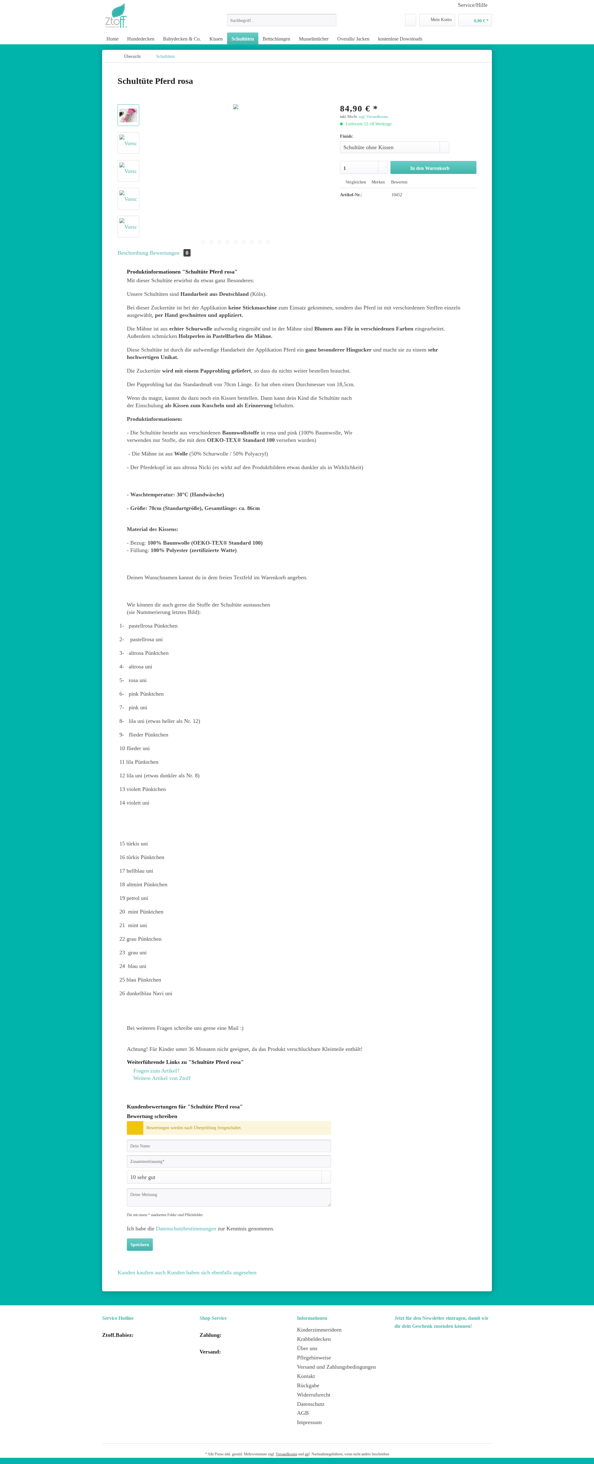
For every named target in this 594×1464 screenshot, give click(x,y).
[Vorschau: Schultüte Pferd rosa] (128, 115)
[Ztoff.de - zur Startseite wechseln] (116, 15)
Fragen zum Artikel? (155, 1071)
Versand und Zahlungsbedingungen (336, 1367)
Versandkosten (286, 1454)
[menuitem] (281, 22)
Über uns (307, 1348)
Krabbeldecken (314, 1339)
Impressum (309, 1422)
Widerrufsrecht (313, 1395)
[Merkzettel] (410, 20)
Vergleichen (355, 182)
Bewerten (398, 182)
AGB (303, 1413)
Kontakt (306, 1376)
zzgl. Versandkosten (373, 116)
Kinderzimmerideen (319, 1330)
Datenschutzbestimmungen (186, 1228)
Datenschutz (311, 1404)
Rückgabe (308, 1385)
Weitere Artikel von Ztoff (161, 1078)
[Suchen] (330, 20)
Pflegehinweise (314, 1357)
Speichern (140, 1244)
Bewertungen (169, 253)
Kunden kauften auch (142, 1272)
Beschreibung (133, 253)
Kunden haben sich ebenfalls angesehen (211, 1272)
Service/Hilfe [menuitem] (472, 5)
